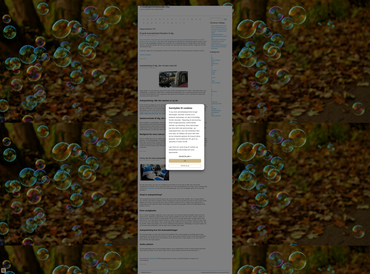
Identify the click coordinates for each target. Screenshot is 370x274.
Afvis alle (185, 166)
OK (185, 161)
